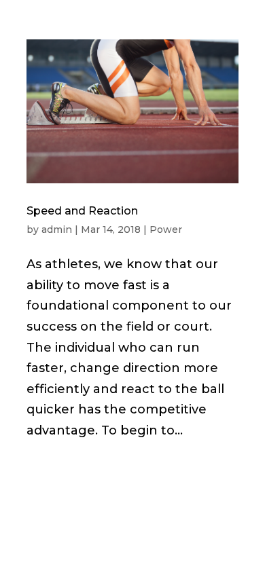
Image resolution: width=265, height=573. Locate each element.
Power (165, 229)
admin (56, 229)
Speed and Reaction (82, 210)
